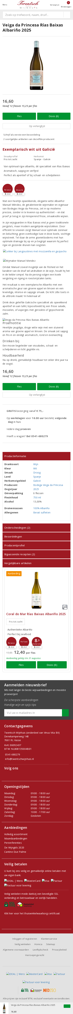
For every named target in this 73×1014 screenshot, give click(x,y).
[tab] (36, 456)
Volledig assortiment (16, 834)
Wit (35, 468)
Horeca (38, 944)
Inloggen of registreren (24, 938)
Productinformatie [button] (15, 456)
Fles (19, 116)
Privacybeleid (59, 949)
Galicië (37, 480)
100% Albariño (41, 508)
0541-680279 (12, 754)
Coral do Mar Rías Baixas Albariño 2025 (36, 614)
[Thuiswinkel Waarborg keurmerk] (26, 905)
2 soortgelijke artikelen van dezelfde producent (28, 139)
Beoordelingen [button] (13, 536)
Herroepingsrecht (34, 955)
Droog (37, 472)
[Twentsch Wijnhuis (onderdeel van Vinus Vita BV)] (28, 5)
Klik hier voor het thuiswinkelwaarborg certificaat (32, 913)
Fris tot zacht (16, 621)
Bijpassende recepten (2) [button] (19, 554)
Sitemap (50, 944)
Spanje (37, 476)
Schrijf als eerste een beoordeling (21, 134)
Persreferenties (13, 842)
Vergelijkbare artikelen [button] (17, 563)
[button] (8, 189)
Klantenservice (49, 938)
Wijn (35, 464)
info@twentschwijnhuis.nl (19, 759)
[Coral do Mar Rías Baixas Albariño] (36, 590)
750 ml (37, 497)
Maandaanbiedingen (15, 838)
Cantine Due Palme (15, 851)
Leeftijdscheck (40, 949)
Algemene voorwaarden (16, 949)
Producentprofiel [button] (14, 545)
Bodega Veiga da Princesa (48, 485)
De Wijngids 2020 (14, 847)
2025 (36, 489)
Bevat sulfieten (41, 512)
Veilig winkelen (23, 944)
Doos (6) (54, 116)
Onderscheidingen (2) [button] (17, 527)
